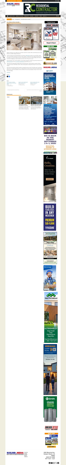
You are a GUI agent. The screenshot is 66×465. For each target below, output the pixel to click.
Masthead (25, 454)
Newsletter (26, 16)
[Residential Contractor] (7, 16)
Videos (41, 16)
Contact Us (26, 456)
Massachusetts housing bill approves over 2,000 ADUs (31, 0)
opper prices (28, 55)
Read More (8, 72)
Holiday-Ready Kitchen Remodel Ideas (13, 89)
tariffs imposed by (9, 61)
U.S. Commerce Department (19, 61)
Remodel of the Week (19, 16)
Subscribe (31, 16)
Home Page (26, 452)
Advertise (36, 16)
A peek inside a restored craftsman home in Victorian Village (34, 90)
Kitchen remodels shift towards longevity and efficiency (34, 83)
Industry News (12, 16)
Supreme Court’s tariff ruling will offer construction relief (23, 83)
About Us (44, 16)
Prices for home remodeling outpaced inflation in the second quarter (11, 83)
